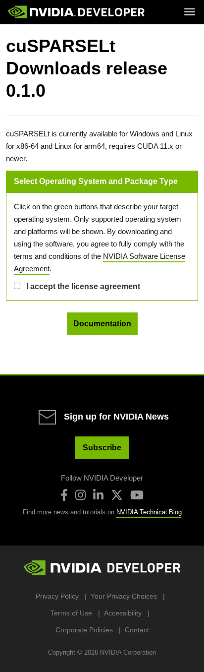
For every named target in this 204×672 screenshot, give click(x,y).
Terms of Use (71, 613)
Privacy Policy (57, 596)
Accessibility (123, 613)
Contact (137, 630)
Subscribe (102, 447)
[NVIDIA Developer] (77, 11)
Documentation (102, 323)
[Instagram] (80, 495)
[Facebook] (64, 495)
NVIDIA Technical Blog (149, 512)
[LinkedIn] (98, 495)
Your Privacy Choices (124, 596)
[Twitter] (117, 495)
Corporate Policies (84, 630)
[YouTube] (137, 495)
